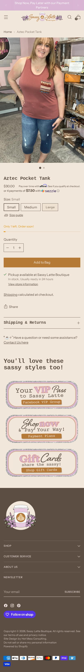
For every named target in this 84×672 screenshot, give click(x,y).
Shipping (11, 295)
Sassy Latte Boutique (39, 631)
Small (11, 207)
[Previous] (6, 5)
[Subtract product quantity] (7, 248)
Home (8, 32)
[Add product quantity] (19, 248)
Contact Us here (16, 342)
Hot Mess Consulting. (34, 638)
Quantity (10, 239)
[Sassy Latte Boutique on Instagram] (12, 606)
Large (50, 207)
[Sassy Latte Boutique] (42, 17)
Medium (30, 207)
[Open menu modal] (6, 17)
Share (13, 307)
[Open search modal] (69, 17)
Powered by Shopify (16, 646)
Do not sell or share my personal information (30, 642)
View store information (23, 284)
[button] (42, 191)
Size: (12, 199)
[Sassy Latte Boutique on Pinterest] (19, 606)
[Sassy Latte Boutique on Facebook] (6, 606)
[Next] (77, 5)
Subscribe (73, 591)
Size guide (16, 215)
